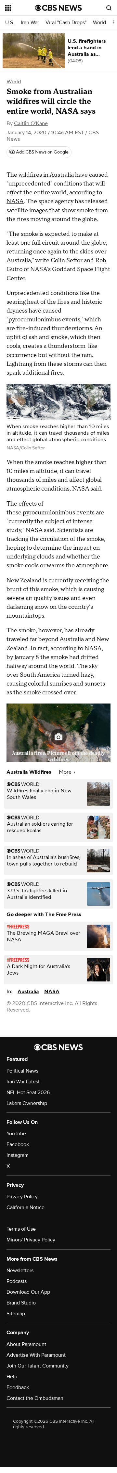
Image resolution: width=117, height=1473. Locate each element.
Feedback (17, 1387)
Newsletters (19, 1270)
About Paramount (26, 1344)
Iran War (30, 23)
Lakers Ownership (26, 1103)
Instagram (17, 1155)
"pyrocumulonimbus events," (45, 319)
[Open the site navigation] (20, 8)
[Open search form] (109, 8)
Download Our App (28, 1292)
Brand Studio (21, 1302)
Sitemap (15, 1313)
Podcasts (16, 1281)
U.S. (9, 23)
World (99, 23)
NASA (51, 991)
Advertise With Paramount (36, 1355)
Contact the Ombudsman (34, 1398)
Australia (28, 991)
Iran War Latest (23, 1081)
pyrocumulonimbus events (59, 512)
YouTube (16, 1133)
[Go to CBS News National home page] (58, 8)
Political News (22, 1071)
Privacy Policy (22, 1196)
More (66, 772)
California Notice (25, 1207)
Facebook (17, 1144)
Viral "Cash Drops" (66, 23)
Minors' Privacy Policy (30, 1239)
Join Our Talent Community (37, 1365)
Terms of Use (21, 1229)
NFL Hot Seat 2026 (28, 1092)
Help (11, 1376)
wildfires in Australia (46, 175)
